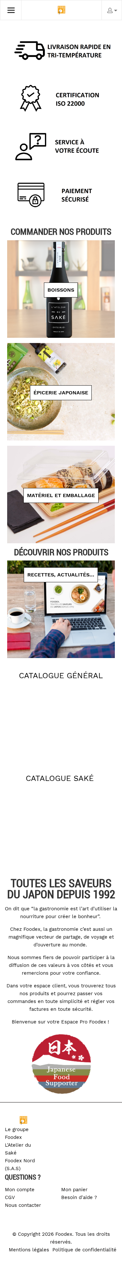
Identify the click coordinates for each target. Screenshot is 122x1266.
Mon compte (19, 1190)
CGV (10, 1197)
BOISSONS (60, 290)
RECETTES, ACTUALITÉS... (60, 575)
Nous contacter (23, 1205)
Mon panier (74, 1190)
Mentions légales (29, 1250)
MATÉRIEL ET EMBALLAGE (61, 495)
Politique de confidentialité (84, 1250)
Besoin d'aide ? (79, 1197)
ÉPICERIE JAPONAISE (61, 392)
